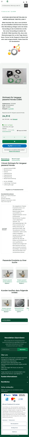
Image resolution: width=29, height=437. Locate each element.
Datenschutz (12, 420)
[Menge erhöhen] (25, 137)
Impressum (4, 420)
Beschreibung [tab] (5, 159)
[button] (23, 2)
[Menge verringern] (4, 137)
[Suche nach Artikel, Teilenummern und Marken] (26, 5)
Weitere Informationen (14, 151)
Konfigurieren (14, 427)
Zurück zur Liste (6, 11)
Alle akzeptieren (14, 423)
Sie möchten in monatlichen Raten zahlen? (14, 150)
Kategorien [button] (6, 320)
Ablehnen (14, 431)
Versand (15, 119)
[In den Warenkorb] (2, 60)
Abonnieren (22, 349)
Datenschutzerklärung (8, 342)
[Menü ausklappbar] (2, 1)
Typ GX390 (11, 108)
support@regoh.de (17, 373)
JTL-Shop (17, 435)
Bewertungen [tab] (16, 159)
